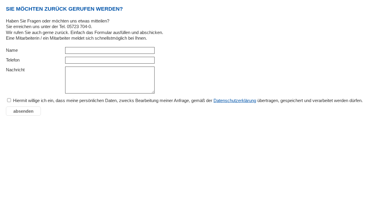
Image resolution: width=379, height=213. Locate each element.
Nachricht (15, 69)
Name (12, 50)
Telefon (13, 59)
